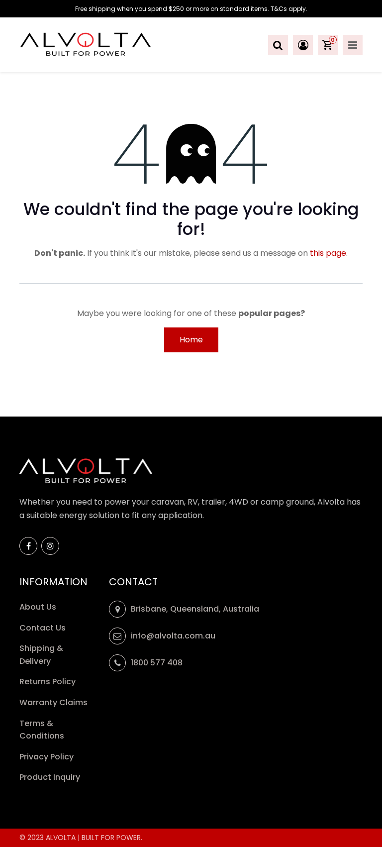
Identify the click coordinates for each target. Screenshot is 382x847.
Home (191, 339)
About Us (37, 607)
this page (328, 253)
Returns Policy (48, 681)
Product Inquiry (50, 777)
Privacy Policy (47, 756)
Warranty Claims (54, 702)
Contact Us (42, 628)
